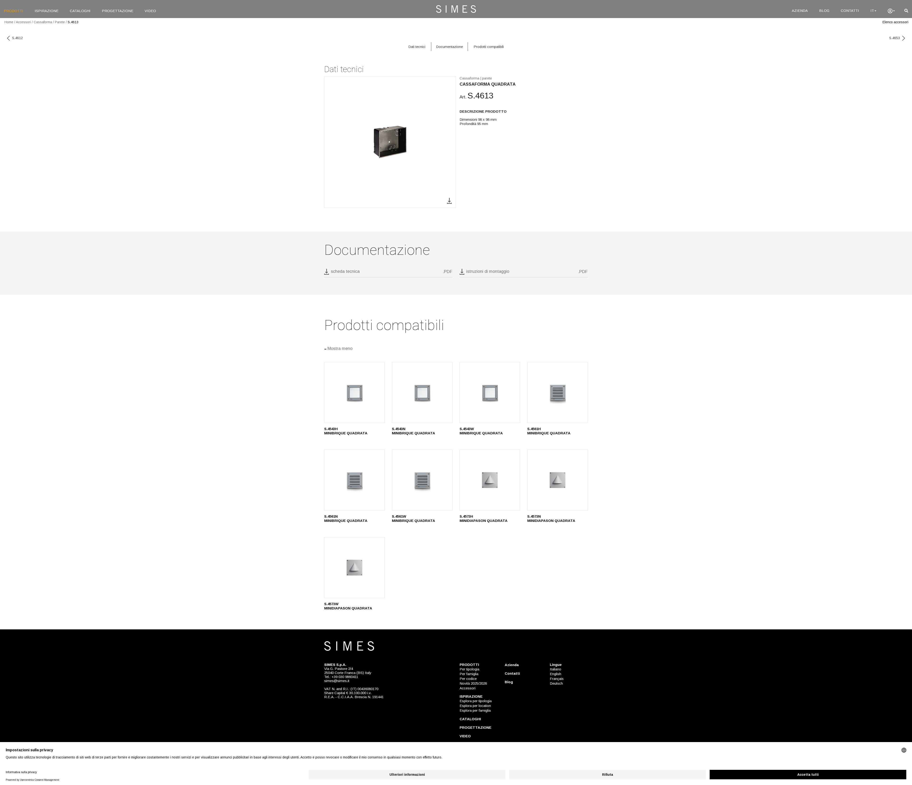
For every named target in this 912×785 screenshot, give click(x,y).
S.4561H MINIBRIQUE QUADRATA (548, 431)
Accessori (23, 22)
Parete (60, 22)
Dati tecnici (416, 47)
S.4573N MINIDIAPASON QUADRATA (551, 518)
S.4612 (17, 38)
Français (557, 679)
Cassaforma (43, 22)
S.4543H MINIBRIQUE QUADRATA (345, 431)
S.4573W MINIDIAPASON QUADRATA (348, 606)
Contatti (512, 673)
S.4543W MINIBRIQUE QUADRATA (481, 431)
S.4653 (894, 38)
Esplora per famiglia (475, 710)
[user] (891, 11)
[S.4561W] (422, 480)
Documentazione (449, 47)
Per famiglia (469, 674)
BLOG (824, 11)
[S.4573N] (557, 480)
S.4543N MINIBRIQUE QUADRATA (413, 431)
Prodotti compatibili (489, 47)
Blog (509, 682)
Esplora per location (475, 706)
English (555, 674)
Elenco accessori (895, 22)
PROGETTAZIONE (117, 11)
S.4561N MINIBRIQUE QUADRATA (345, 518)
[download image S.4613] (449, 200)
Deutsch (556, 683)
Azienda (512, 665)
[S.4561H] (557, 392)
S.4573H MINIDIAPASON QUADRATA (484, 518)
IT (872, 11)
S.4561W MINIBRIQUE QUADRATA (413, 518)
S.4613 (73, 22)
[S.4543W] (490, 392)
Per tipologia (469, 669)
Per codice (468, 679)
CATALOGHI (80, 11)
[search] (906, 11)
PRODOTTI (13, 11)
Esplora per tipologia (476, 701)
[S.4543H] (354, 392)
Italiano (555, 669)
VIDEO (150, 11)
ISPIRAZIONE (46, 11)
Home (9, 22)
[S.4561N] (354, 480)
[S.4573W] (354, 567)
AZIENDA (800, 11)
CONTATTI (850, 11)
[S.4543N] (422, 392)
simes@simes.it (336, 681)
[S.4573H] (490, 480)
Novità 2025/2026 (473, 683)
